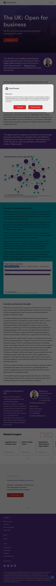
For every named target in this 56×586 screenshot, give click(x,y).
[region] (28, 98)
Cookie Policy (8, 101)
